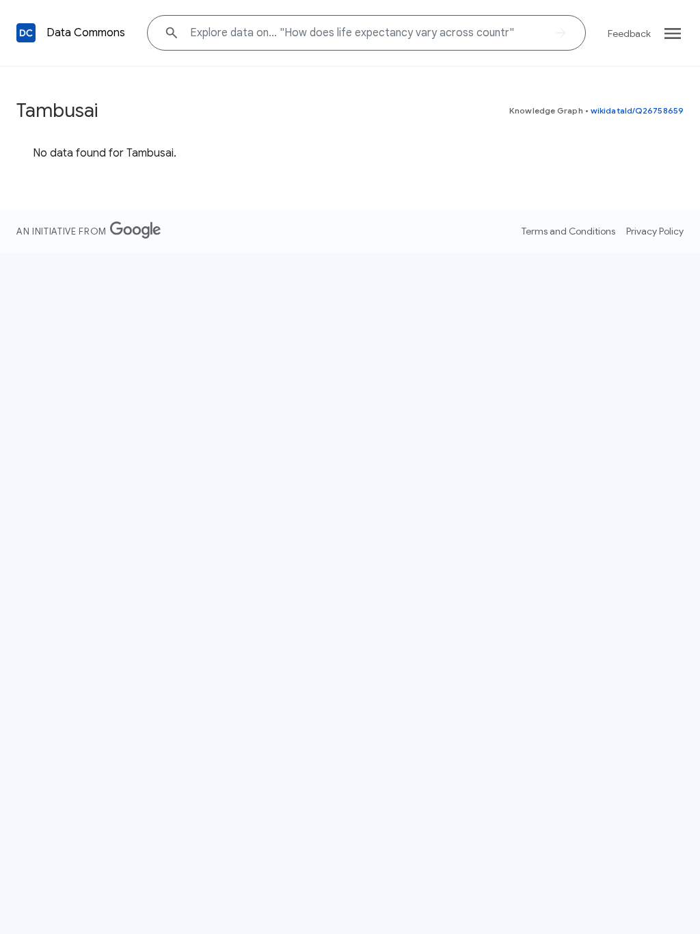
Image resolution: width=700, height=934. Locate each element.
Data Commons (85, 33)
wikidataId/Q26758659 (637, 110)
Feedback (629, 33)
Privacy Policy (655, 231)
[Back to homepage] (26, 32)
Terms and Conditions (568, 231)
